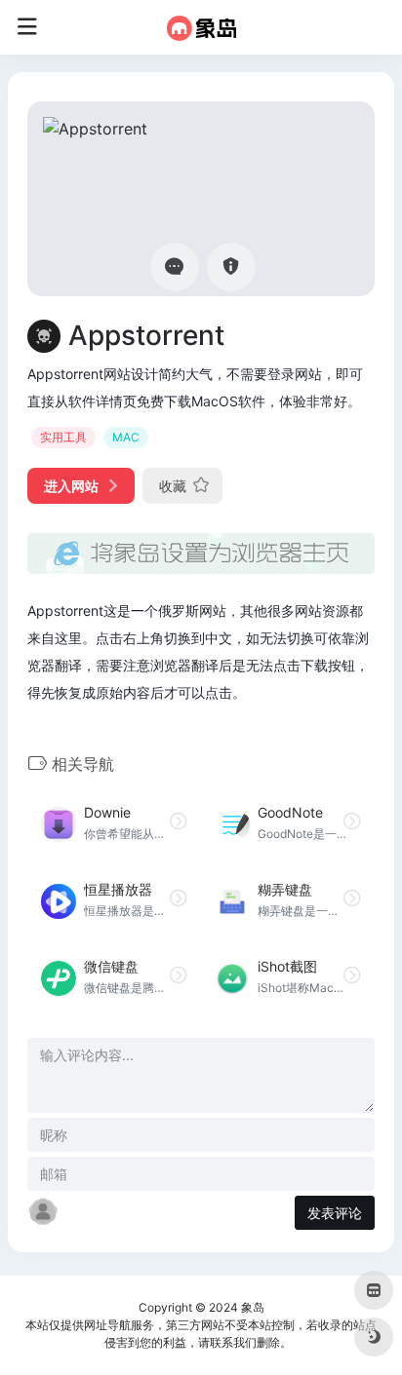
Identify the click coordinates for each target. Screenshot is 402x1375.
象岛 (252, 1307)
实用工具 (63, 437)
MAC (126, 437)
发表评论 (334, 1212)
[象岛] (201, 27)
